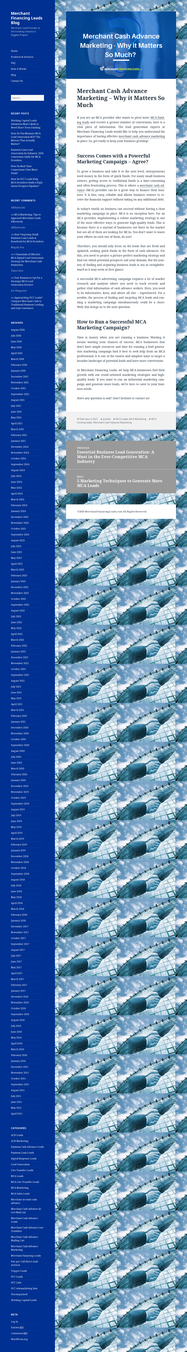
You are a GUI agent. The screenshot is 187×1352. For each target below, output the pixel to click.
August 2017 (18, 949)
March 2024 (17, 499)
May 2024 (16, 487)
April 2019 (16, 832)
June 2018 (16, 891)
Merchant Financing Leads (26, 1255)
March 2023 (17, 569)
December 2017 (19, 926)
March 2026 (17, 359)
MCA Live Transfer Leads (25, 1182)
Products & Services (22, 56)
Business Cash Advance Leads (27, 1146)
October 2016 (18, 1008)
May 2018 (16, 897)
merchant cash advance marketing (142, 136)
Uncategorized (19, 1294)
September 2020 (20, 745)
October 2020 (18, 739)
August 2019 (18, 809)
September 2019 (20, 803)
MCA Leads (17, 1176)
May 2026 (16, 347)
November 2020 (20, 733)
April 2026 (16, 353)
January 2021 (18, 721)
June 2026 (16, 341)
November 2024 (20, 452)
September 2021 (20, 675)
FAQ (13, 62)
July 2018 (16, 885)
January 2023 (18, 581)
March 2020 (17, 768)
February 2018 (19, 914)
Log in (14, 1321)
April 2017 (16, 973)
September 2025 (20, 394)
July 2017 (16, 955)
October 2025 (18, 388)
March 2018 (17, 908)
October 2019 (18, 797)
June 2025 (16, 411)
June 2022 (16, 622)
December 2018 (19, 856)
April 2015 (16, 1113)
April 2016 (16, 1043)
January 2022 (18, 651)
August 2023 (18, 540)
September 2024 (20, 464)
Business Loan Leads (22, 1152)
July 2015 (16, 1096)
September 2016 (20, 1014)
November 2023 (20, 522)
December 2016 (19, 996)
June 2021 (16, 692)
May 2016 (16, 1037)
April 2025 (16, 423)
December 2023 (19, 517)
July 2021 (16, 686)
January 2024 (18, 511)
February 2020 (19, 774)
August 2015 (18, 1090)
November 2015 (20, 1072)
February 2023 (19, 575)
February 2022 (19, 645)
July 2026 (16, 335)
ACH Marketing (19, 1141)
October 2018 (18, 868)
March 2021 (17, 710)
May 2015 (16, 1107)
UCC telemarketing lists (24, 1288)
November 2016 (20, 1002)
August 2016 (18, 1020)
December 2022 (19, 587)
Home (14, 51)
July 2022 (16, 616)
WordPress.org (19, 1339)
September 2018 (20, 873)
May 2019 (16, 827)
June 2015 (16, 1102)
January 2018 (18, 920)
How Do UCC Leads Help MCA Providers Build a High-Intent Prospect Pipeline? (27, 182)
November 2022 (20, 593)
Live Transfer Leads (22, 1170)
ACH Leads (17, 1135)
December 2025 (19, 376)
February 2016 (19, 1055)
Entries (17, 1327)
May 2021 (16, 698)
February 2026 (19, 364)
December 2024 (19, 446)
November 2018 (20, 862)
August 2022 (18, 610)
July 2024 (16, 476)
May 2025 (16, 417)
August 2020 (18, 751)
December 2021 (19, 657)
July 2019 (16, 815)
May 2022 (16, 628)
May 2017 (16, 967)
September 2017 (20, 944)
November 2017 (20, 932)
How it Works (18, 68)
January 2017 (18, 990)
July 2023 (16, 546)
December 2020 (19, 727)
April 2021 (16, 704)
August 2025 (18, 400)
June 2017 (16, 961)
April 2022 (16, 634)
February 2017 (19, 985)
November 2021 (20, 663)
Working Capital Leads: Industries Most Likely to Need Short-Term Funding (25, 124)
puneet (107, 419)
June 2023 (16, 552)
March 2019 (17, 838)
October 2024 (18, 458)
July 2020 (16, 756)
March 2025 (17, 429)
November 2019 (20, 792)
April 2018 (16, 903)
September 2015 (20, 1084)
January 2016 (18, 1061)
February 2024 (19, 505)
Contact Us (17, 80)
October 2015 (18, 1078)
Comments (19, 1333)
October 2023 (18, 528)
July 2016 (16, 1025)
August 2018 (18, 879)
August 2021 (18, 680)
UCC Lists (16, 1282)
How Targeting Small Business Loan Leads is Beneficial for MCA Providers (27, 238)
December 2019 (19, 786)
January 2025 (18, 441)
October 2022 (18, 598)
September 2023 (20, 534)
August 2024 (18, 470)
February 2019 (19, 844)
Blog (13, 74)
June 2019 (16, 821)
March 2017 (17, 979)
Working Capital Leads (24, 1300)
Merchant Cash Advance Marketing (112, 422)
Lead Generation (20, 1164)
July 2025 (16, 405)
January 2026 (18, 370)
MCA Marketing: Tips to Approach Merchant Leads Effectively (26, 218)
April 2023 (16, 563)
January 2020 (18, 780)
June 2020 (16, 762)
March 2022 (17, 639)
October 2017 (18, 938)
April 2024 (16, 493)
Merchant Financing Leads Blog (26, 18)
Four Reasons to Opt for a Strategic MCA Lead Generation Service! (26, 281)
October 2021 (18, 669)
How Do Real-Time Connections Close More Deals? (24, 170)
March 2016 (17, 1049)
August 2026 (18, 329)
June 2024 (16, 481)
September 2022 (20, 604)
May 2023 (16, 558)
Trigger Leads (19, 1270)
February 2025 (19, 435)
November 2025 (20, 382)
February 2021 (19, 715)
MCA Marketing (20, 1187)
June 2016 (16, 1031)
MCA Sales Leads (20, 1193)
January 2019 (18, 850)
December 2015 (19, 1066)
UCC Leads (17, 1276)
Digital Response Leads (24, 1158)
